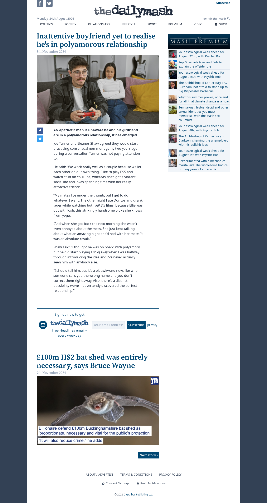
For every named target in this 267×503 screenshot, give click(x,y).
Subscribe (136, 325)
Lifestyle (129, 24)
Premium (175, 24)
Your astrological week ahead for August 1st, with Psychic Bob (201, 153)
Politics (46, 24)
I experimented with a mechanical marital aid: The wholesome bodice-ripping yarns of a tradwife (204, 165)
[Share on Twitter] (40, 138)
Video (198, 24)
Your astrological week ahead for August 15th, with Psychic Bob (201, 74)
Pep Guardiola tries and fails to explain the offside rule (200, 64)
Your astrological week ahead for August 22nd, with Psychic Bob (201, 54)
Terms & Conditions (136, 474)
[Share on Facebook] (40, 131)
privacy (152, 325)
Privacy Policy (170, 474)
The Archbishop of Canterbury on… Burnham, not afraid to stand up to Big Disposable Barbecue (203, 87)
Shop (222, 24)
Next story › (149, 455)
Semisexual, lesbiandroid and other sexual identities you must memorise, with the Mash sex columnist (203, 113)
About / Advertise (99, 474)
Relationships (99, 24)
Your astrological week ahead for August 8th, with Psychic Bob (201, 128)
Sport (152, 24)
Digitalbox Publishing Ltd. (138, 494)
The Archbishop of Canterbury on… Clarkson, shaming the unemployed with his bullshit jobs (203, 140)
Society (70, 24)
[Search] (228, 18)
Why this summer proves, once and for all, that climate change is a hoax (204, 99)
